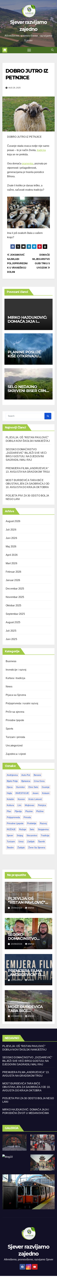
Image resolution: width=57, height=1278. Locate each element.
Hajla (9, 793)
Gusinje (45, 787)
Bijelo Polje (12, 781)
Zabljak (31, 841)
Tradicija (45, 835)
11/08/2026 (17, 980)
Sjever (10, 835)
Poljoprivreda (13, 817)
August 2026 (13, 521)
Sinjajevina (43, 829)
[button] (52, 50)
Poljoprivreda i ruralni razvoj (22, 703)
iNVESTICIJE (22, 793)
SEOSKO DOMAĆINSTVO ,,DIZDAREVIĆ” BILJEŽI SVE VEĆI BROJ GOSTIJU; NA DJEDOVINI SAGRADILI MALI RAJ (27, 1061)
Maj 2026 (11, 546)
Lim (19, 805)
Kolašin (10, 799)
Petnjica (42, 805)
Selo (32, 829)
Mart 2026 (11, 563)
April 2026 (12, 555)
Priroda (27, 817)
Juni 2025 (11, 639)
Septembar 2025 (15, 614)
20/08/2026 (17, 908)
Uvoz (21, 841)
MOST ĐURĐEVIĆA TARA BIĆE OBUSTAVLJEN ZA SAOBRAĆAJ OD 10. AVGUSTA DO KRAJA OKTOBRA (27, 484)
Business (11, 661)
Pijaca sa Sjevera (16, 695)
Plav (9, 811)
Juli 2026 (11, 529)
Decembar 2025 (15, 588)
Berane (37, 775)
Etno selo (33, 787)
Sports (9, 728)
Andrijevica (12, 775)
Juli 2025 (11, 630)
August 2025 (13, 622)
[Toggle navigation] (29, 50)
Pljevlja (18, 811)
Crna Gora (39, 781)
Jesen (35, 793)
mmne (31, 908)
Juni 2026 (11, 538)
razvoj (43, 823)
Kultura (10, 805)
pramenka (27, 163)
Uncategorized (14, 745)
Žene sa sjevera (36, 847)
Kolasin (45, 793)
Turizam (11, 841)
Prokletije (31, 823)
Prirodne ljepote (15, 720)
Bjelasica (25, 781)
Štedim (10, 847)
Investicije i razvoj (16, 669)
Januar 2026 (13, 580)
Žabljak (21, 847)
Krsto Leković (35, 799)
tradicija (41, 150)
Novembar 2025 (15, 597)
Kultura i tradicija (15, 678)
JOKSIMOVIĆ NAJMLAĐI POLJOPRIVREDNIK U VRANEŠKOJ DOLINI (17, 263)
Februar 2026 (13, 571)
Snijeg (20, 835)
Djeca (10, 787)
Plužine (40, 811)
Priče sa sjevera (15, 711)
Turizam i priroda (15, 737)
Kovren (21, 799)
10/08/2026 (17, 1016)
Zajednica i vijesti (16, 754)
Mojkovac (29, 805)
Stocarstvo (32, 835)
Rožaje (22, 829)
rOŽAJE (11, 829)
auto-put (25, 775)
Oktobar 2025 (13, 605)
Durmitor (20, 787)
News (9, 686)
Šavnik (41, 841)
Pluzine (29, 811)
